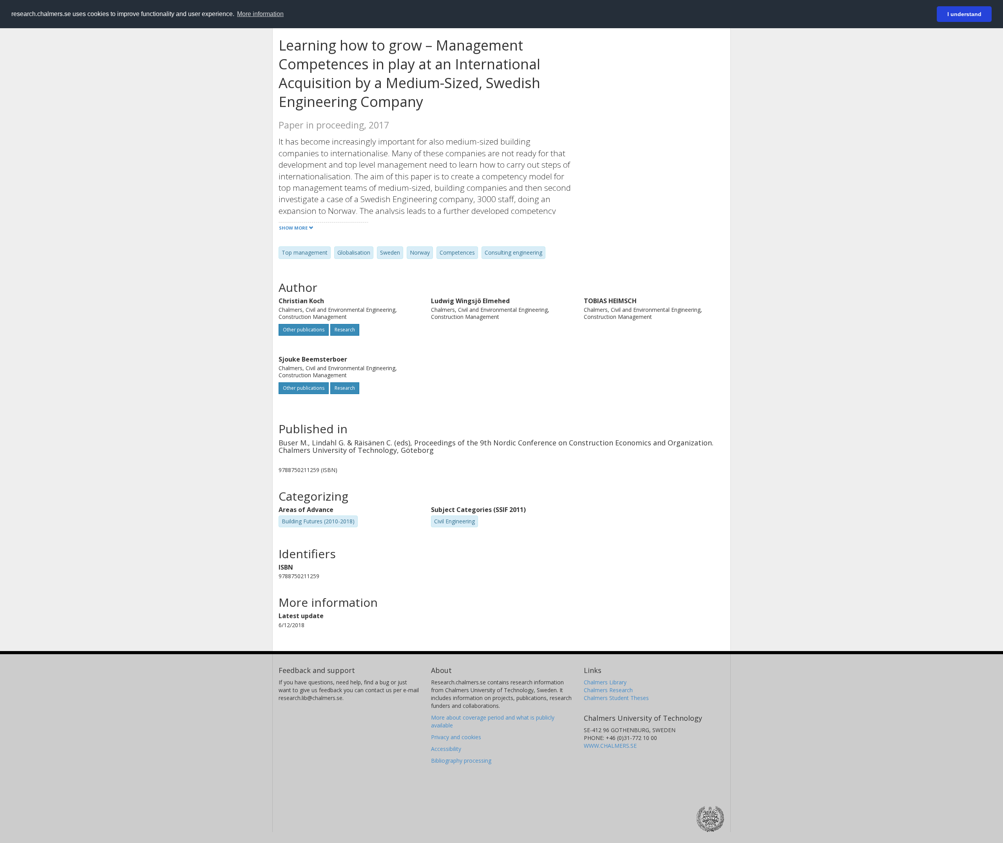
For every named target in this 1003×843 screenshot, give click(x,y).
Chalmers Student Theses (616, 698)
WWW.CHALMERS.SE (610, 745)
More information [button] (260, 14)
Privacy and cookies (456, 737)
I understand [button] (964, 14)
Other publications (303, 329)
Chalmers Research (608, 690)
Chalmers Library (605, 682)
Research (345, 329)
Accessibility (446, 749)
